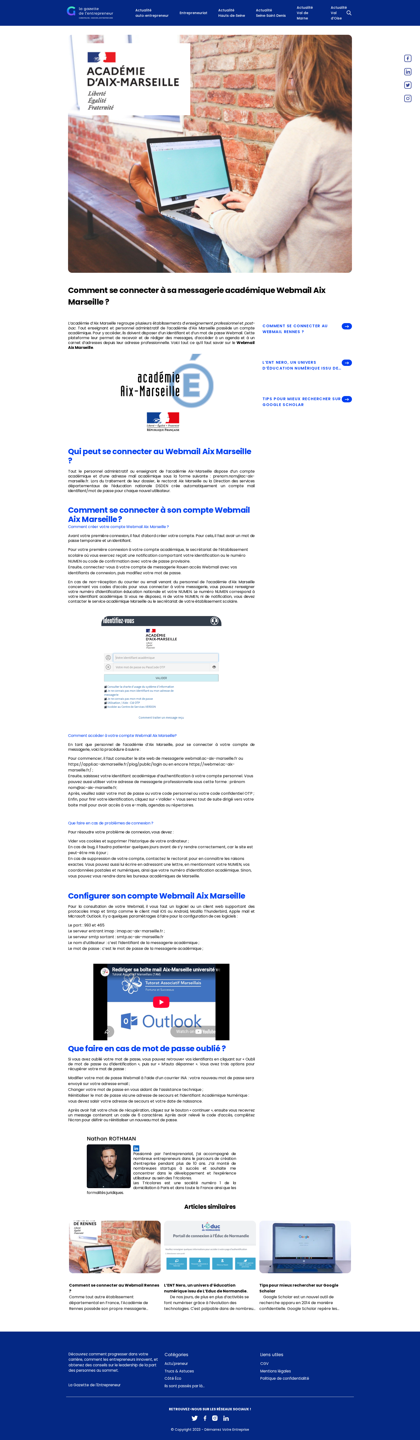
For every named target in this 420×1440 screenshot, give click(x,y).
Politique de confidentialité (284, 1378)
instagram (407, 98)
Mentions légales (275, 1371)
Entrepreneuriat (193, 12)
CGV (264, 1363)
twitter (407, 85)
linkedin (407, 71)
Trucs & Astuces (179, 1371)
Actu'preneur (176, 1363)
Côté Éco (173, 1378)
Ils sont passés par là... (185, 1385)
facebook (407, 58)
